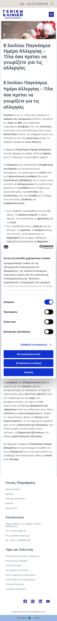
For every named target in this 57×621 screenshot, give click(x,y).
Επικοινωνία (11, 508)
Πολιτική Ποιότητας (15, 584)
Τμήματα (10, 493)
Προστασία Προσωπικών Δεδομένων (23, 556)
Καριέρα (9, 503)
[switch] (48, 311)
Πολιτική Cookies (14, 565)
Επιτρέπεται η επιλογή (28, 363)
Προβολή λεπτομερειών (34, 344)
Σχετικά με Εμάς (13, 489)
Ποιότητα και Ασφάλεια (16, 560)
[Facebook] (25, 601)
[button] (52, 4)
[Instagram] (33, 601)
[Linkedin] (40, 601)
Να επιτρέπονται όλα (28, 354)
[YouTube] (48, 601)
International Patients (15, 498)
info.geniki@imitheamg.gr (18, 535)
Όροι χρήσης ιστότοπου (17, 570)
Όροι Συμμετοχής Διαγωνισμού (21, 574)
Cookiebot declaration (16, 588)
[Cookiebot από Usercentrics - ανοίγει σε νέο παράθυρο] (40, 247)
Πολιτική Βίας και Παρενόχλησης (21, 579)
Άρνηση (28, 372)
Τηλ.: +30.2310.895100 (33, 4)
